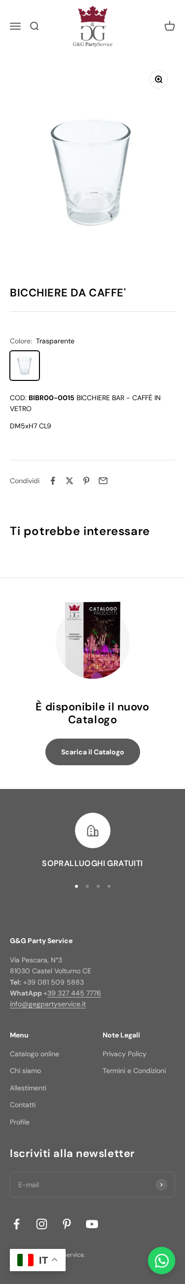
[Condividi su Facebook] (52, 480)
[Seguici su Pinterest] (67, 1224)
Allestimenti (28, 1087)
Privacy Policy (125, 1053)
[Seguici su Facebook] (16, 1224)
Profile (20, 1122)
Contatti (23, 1104)
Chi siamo (25, 1070)
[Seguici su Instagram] (41, 1224)
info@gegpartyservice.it (48, 1003)
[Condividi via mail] (103, 480)
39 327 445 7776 (74, 993)
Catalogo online (34, 1053)
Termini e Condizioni (134, 1070)
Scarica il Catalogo (92, 751)
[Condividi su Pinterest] (86, 480)
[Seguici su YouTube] (92, 1224)
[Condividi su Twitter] (69, 480)
